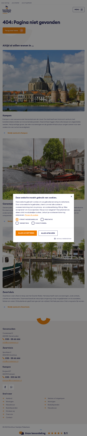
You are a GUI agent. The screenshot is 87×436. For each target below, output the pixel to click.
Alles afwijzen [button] (48, 233)
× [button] (71, 196)
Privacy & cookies (31, 215)
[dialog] (43, 218)
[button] (43, 238)
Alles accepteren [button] (26, 233)
